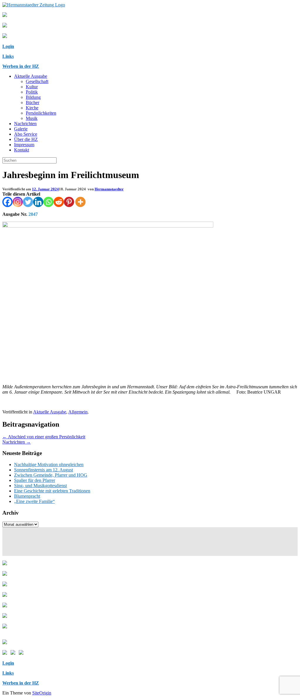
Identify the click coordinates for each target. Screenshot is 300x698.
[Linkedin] (38, 202)
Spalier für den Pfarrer (34, 480)
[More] (80, 202)
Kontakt (21, 149)
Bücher (32, 102)
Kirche (32, 107)
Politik (32, 91)
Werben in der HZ (20, 66)
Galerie (21, 128)
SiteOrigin (41, 692)
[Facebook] (7, 202)
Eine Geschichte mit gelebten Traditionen (52, 490)
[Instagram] (18, 202)
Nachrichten (25, 123)
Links (8, 56)
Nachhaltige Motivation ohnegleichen (48, 464)
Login (8, 46)
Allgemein (78, 411)
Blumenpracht (27, 496)
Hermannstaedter (109, 189)
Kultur (32, 86)
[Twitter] (28, 202)
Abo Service (25, 134)
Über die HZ (26, 139)
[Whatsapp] (48, 202)
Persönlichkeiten (41, 113)
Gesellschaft (37, 81)
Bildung (33, 97)
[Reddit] (59, 202)
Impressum (24, 144)
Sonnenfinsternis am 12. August (43, 469)
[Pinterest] (69, 202)
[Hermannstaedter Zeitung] (33, 4)
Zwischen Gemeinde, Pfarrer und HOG (50, 475)
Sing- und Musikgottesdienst (40, 485)
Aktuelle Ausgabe (30, 76)
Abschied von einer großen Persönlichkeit (43, 436)
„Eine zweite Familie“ (34, 501)
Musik (32, 118)
